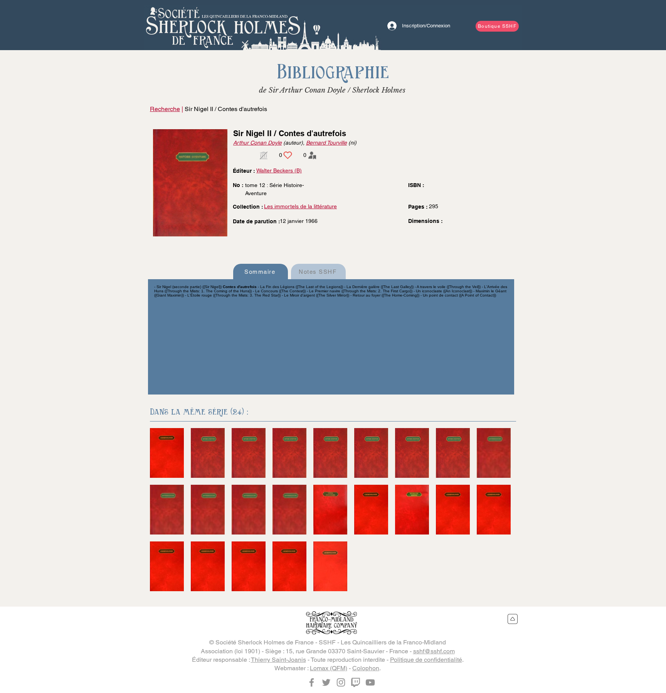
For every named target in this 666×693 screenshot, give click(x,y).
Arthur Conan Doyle (257, 143)
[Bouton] (223, 25)
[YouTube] (370, 682)
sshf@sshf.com (434, 651)
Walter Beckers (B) (279, 170)
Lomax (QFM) (328, 668)
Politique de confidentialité (426, 659)
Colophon (365, 668)
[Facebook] (311, 682)
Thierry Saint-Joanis (278, 659)
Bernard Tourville (326, 143)
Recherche (165, 109)
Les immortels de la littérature (300, 206)
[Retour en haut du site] (512, 619)
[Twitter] (326, 682)
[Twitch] (355, 682)
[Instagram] (340, 682)
